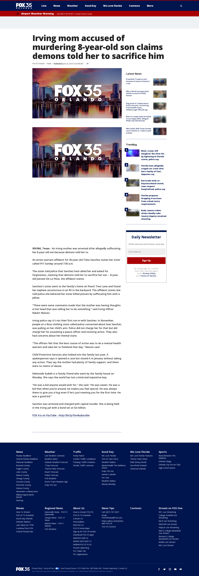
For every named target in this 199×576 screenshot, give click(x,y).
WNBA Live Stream (167, 542)
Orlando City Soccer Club (169, 464)
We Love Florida (109, 455)
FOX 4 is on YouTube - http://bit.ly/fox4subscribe (61, 415)
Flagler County (22, 468)
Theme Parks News (138, 459)
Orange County (22, 478)
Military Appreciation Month (25, 495)
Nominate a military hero (27, 491)
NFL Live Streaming (167, 512)
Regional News (54, 508)
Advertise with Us (80, 538)
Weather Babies (109, 462)
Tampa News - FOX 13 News (55, 518)
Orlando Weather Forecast (56, 462)
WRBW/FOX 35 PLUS (82, 544)
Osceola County (23, 481)
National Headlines (24, 462)
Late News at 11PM (25, 525)
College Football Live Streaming (168, 516)
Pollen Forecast (51, 475)
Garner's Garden (109, 474)
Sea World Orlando (138, 465)
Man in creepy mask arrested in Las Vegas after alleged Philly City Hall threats (138, 118)
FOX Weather (50, 478)
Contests (135, 508)
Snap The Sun (51, 485)
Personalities (78, 521)
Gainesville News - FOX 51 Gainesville (56, 513)
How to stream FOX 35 (83, 512)
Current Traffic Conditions (84, 459)
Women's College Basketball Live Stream (169, 537)
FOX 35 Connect (109, 526)
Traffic (77, 451)
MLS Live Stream (166, 545)
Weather (50, 451)
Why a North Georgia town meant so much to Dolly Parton (137, 93)
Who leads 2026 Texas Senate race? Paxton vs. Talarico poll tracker (138, 130)
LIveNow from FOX (24, 528)
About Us (78, 508)
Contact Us (78, 518)
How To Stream (23, 512)
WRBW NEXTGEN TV (82, 541)
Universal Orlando (138, 468)
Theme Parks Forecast (55, 468)
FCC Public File (79, 551)
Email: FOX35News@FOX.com (112, 516)
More (150, 5)
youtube (175, 569)
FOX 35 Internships (81, 528)
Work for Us (78, 525)
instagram (170, 569)
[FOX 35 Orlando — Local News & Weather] (25, 6)
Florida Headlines (23, 455)
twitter (164, 569)
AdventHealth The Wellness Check (114, 466)
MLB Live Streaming (167, 521)
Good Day (108, 451)
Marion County (22, 475)
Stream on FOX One (170, 508)
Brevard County (23, 465)
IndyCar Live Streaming (169, 527)
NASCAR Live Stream (168, 524)
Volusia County (22, 488)
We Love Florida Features (141, 455)
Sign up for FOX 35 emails (84, 531)
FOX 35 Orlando (38, 63)
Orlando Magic (165, 461)
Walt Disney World (138, 462)
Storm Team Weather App (56, 481)
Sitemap (19, 500)
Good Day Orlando (24, 518)
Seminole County (23, 485)
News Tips (108, 508)
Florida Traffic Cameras (83, 465)
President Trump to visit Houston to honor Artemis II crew (138, 81)
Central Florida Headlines (27, 459)
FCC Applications (80, 554)
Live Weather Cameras (55, 455)
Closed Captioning (81, 547)
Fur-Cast (105, 477)
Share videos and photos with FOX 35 (112, 522)
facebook (159, 569)
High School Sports (167, 468)
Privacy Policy (149, 273)
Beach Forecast (51, 472)
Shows (20, 508)
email (181, 569)
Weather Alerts (51, 459)
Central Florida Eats (24, 531)
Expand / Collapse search (181, 6)
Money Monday (108, 484)
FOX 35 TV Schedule (25, 515)
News (49, 63)
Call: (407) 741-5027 (110, 512)
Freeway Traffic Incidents (84, 462)
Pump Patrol (78, 455)
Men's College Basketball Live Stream (170, 531)
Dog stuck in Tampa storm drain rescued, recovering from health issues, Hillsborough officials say (137, 106)
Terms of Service (148, 275)
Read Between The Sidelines (167, 456)
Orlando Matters (23, 521)
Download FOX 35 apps (83, 534)
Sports (163, 451)
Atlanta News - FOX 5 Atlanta (54, 524)
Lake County (21, 472)
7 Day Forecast (51, 465)
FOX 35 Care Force (110, 459)
